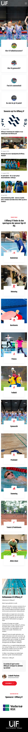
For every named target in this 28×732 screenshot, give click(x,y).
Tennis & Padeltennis (14, 527)
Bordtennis (14, 325)
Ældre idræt (14, 561)
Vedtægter (19, 728)
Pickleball (14, 460)
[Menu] (26, 3)
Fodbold (14, 392)
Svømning (14, 493)
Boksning (14, 291)
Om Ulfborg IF (8, 683)
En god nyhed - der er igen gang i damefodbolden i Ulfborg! (10, 177)
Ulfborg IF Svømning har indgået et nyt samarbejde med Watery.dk (12, 133)
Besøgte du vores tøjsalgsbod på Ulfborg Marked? (12, 155)
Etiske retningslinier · (11, 728)
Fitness (14, 359)
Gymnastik (14, 426)
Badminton (14, 258)
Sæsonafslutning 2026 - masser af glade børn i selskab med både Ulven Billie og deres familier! (14, 200)
